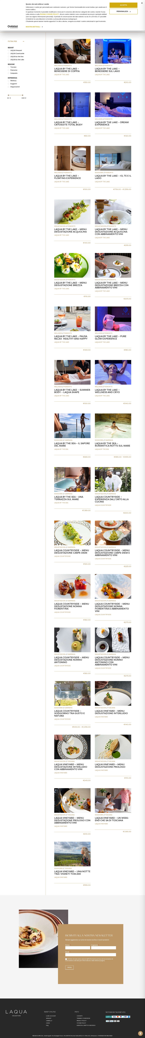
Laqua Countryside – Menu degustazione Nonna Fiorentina (71, 606)
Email (67, 952)
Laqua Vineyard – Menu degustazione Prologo (110, 765)
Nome (68, 945)
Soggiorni (99, 172)
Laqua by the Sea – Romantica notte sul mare (112, 444)
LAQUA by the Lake (61, 74)
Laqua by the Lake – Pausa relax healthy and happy (70, 337)
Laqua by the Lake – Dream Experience (112, 123)
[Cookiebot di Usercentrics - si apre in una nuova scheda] (12, 26)
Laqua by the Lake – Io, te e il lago (113, 177)
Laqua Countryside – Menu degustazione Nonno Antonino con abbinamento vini (112, 661)
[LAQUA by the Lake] (8, 59)
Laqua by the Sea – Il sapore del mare (72, 444)
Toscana (111, 708)
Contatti (79, 1016)
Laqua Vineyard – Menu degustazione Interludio (111, 712)
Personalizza (122, 11)
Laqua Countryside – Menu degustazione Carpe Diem (71, 551)
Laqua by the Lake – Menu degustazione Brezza (70, 284)
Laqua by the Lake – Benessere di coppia (67, 70)
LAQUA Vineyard (101, 717)
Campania (68, 440)
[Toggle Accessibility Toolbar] (140, 1033)
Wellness (58, 66)
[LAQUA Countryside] (8, 53)
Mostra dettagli (33, 27)
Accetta (123, 5)
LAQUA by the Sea (61, 449)
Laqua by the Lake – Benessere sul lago (107, 70)
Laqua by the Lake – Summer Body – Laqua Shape (72, 391)
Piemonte (68, 66)
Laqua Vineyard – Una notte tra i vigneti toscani (72, 872)
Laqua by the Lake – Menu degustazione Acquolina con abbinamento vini (111, 231)
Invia (69, 967)
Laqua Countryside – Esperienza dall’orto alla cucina (112, 499)
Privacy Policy (82, 1020)
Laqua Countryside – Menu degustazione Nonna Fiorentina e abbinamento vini (112, 607)
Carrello (49, 1020)
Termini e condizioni (83, 1018)
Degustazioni (60, 226)
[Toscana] (8, 67)
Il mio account (51, 1016)
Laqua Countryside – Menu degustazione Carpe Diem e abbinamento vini (112, 553)
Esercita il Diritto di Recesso (86, 1025)
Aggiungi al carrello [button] (72, 58)
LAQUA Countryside (103, 505)
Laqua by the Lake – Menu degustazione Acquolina (70, 230)
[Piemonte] (8, 70)
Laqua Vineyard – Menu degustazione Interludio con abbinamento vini (70, 767)
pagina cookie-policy (49, 14)
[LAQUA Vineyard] (8, 50)
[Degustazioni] (8, 87)
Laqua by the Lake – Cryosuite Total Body (68, 123)
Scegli (113, 165)
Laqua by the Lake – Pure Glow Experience (110, 337)
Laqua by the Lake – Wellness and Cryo (107, 391)
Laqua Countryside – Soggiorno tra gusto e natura (69, 713)
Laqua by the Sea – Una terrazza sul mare (68, 498)
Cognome (95, 945)
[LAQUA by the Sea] (8, 56)
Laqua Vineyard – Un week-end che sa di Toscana (112, 819)
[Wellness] (8, 80)
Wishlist (48, 1018)
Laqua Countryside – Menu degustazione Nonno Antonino (71, 660)
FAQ (47, 1025)
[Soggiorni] (8, 84)
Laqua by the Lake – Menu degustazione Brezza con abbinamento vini (112, 285)
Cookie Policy (81, 1023)
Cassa (48, 1023)
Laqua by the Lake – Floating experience (67, 177)
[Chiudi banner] (142, 3)
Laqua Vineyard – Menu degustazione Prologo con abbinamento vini (72, 820)
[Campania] (8, 73)
